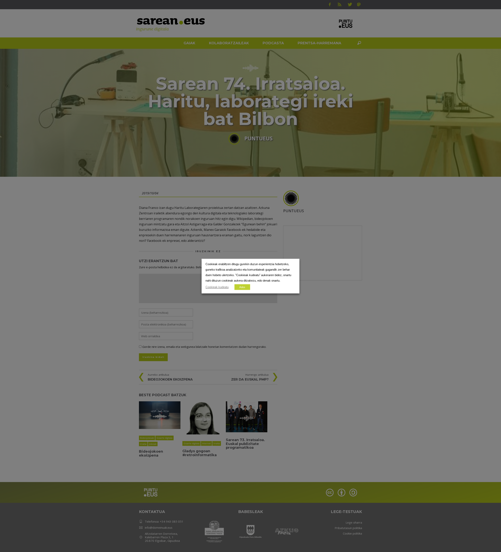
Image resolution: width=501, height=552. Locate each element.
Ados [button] (242, 287)
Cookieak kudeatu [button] (217, 286)
